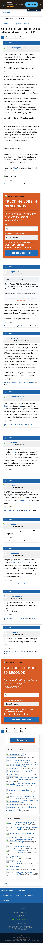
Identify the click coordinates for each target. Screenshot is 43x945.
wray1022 (19, 798)
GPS (16, 154)
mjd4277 (18, 874)
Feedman (14, 382)
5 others (31, 651)
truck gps (14, 452)
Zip (6, 225)
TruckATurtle (10, 811)
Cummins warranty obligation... (25, 823)
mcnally (28, 500)
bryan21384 (15, 272)
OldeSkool (18, 584)
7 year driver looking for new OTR (27, 784)
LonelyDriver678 (11, 869)
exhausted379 (28, 510)
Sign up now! (22, 740)
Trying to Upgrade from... (25, 840)
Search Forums (9, 19)
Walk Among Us (17, 596)
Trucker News (20, 912)
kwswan (14, 485)
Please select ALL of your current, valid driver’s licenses (19, 244)
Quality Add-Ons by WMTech (21, 939)
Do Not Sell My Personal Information (21, 928)
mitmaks (18, 863)
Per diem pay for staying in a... (23, 760)
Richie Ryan (21, 842)
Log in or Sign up (34, 10)
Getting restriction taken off (28, 777)
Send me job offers (21, 253)
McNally (19, 563)
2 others (33, 424)
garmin (27, 350)
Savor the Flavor (14, 618)
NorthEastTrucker (18, 397)
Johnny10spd (23, 779)
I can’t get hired (24, 790)
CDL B (18, 248)
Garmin (11, 154)
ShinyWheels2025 (12, 775)
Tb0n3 (20, 326)
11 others (28, 184)
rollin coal (15, 553)
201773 (11, 473)
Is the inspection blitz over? (25, 850)
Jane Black (20, 829)
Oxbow (6, 184)
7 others (33, 618)
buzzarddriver (8, 651)
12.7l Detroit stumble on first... (22, 857)
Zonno (16, 762)
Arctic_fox (15, 338)
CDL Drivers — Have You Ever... (26, 796)
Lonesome (12, 184)
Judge (13, 524)
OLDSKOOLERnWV (22, 424)
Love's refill (19, 861)
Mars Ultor (19, 785)
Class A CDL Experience (14, 234)
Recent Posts (20, 19)
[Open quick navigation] (38, 24)
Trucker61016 (21, 382)
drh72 (6, 584)
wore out (7, 510)
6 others (23, 473)
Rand (23, 500)
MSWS (6, 473)
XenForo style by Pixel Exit (21, 938)
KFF (13, 859)
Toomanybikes (23, 618)
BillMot (6, 618)
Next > (22, 37)
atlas (12, 367)
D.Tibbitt (14, 443)
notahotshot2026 (12, 758)
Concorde (19, 852)
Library (20, 916)
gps (24, 498)
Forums (6, 13)
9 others (27, 326)
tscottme (14, 632)
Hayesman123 (23, 792)
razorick (17, 824)
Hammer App (21, 923)
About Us (20, 909)
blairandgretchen (18, 48)
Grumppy (19, 184)
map (20, 406)
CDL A (8, 248)
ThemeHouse (34, 941)
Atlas (15, 168)
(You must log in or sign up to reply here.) (14, 728)
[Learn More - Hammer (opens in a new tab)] (21, 4)
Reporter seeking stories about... (27, 827)
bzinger (16, 473)
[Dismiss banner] (40, 4)
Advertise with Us (20, 920)
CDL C (28, 248)
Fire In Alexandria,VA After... (24, 872)
